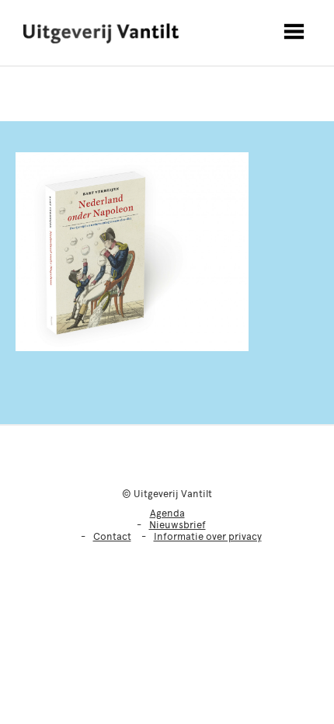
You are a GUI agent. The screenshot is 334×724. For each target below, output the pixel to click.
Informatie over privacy (208, 536)
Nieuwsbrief (177, 525)
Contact (112, 536)
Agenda (167, 513)
